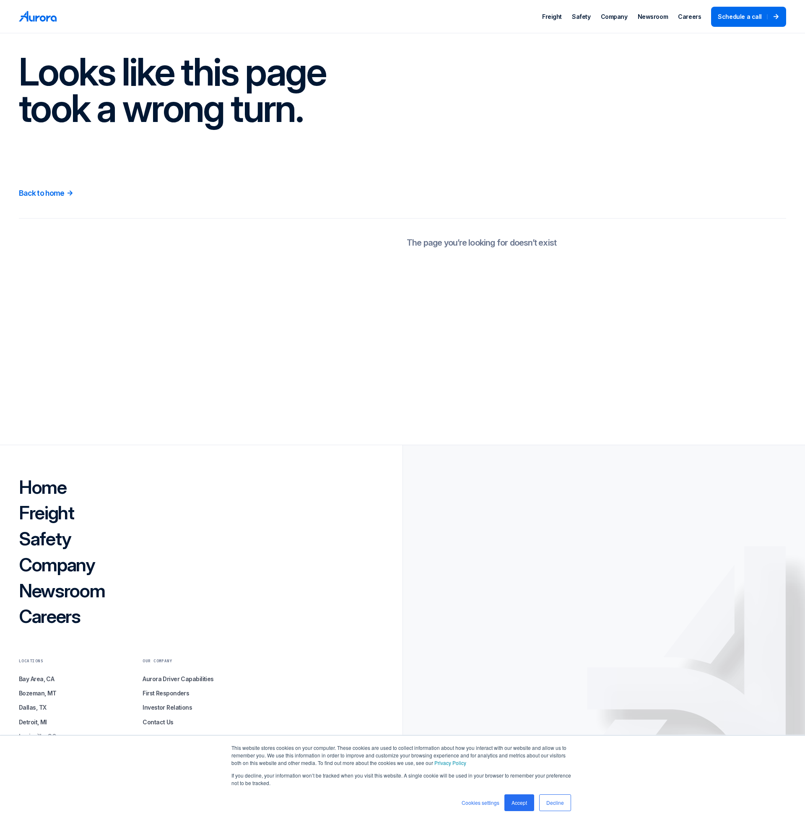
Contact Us (158, 722)
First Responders (166, 693)
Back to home (41, 193)
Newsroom (653, 16)
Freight (552, 16)
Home (43, 487)
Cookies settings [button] (480, 802)
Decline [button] (555, 802)
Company (614, 16)
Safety (581, 16)
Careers (689, 16)
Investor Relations (167, 707)
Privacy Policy (450, 762)
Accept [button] (519, 802)
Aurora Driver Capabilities (178, 678)
